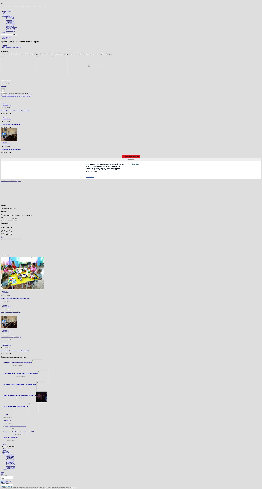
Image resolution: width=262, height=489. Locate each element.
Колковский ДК (9, 24)
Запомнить (4, 479)
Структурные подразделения (10, 437)
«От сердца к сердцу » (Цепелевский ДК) (10, 124)
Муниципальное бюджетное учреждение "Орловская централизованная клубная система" (27, 6)
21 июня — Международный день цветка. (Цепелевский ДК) (15, 110)
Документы (6, 15)
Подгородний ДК (10, 22)
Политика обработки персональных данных (11, 181)
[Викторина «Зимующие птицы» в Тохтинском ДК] (33, 413)
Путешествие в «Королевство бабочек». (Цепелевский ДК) (15, 350)
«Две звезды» (7, 420)
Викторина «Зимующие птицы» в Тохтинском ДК (15, 406)
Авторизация (4, 482)
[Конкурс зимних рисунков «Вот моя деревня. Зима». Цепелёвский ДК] (43, 380)
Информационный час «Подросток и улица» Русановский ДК (18, 431)
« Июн (2, 237)
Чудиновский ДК (10, 26)
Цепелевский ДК (10, 21)
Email (4, 444)
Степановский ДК (10, 31)
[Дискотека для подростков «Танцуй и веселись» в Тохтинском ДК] (41, 402)
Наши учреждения (7, 16)
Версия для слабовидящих (132, 156)
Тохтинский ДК (9, 20)
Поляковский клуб (10, 29)
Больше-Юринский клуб (11, 27)
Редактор (3, 86)
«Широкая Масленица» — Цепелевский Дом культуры (17, 94)
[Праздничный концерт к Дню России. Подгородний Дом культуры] (41, 391)
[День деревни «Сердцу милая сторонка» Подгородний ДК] (37, 369)
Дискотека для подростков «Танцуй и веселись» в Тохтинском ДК (19, 395)
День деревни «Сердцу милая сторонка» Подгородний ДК (17, 362)
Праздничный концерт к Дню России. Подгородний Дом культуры (19, 384)
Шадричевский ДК (10, 23)
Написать (90, 175)
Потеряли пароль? (7, 481)
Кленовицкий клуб (10, 28)
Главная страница (7, 11)
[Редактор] (3, 92)
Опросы (5, 32)
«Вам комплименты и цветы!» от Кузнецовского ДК (16, 96)
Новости (5, 38)
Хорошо (73, 487)
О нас (4, 12)
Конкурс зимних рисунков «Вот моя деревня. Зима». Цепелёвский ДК (20, 373)
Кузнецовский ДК (10, 18)
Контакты (5, 13)
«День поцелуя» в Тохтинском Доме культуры (14, 426)
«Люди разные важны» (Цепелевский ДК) (11, 149)
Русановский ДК (10, 17)
